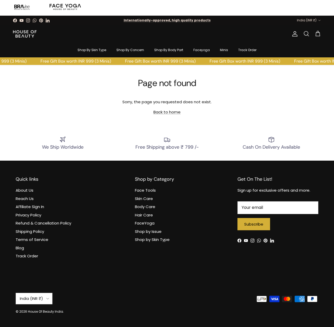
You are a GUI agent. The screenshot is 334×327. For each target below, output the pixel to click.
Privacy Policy (28, 215)
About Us (24, 190)
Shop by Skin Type (152, 239)
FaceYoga (144, 223)
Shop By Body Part (168, 50)
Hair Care (144, 215)
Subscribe (253, 224)
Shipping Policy (30, 231)
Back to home (167, 112)
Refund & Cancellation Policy (43, 223)
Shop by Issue (148, 231)
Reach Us (25, 198)
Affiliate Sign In (30, 206)
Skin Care (144, 198)
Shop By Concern (130, 50)
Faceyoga (201, 50)
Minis (224, 50)
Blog (20, 248)
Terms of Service (32, 239)
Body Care (145, 206)
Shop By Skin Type (91, 50)
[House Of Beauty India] (25, 34)
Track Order (247, 50)
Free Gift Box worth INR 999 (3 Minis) (74, 61)
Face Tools (145, 190)
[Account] (294, 34)
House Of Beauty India (45, 311)
